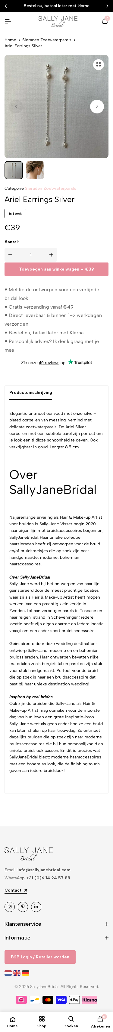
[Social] (10, 907)
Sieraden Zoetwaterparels (46, 40)
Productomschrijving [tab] (30, 392)
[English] (17, 972)
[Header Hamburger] (8, 21)
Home (10, 40)
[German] (26, 972)
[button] (97, 106)
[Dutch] (9, 972)
